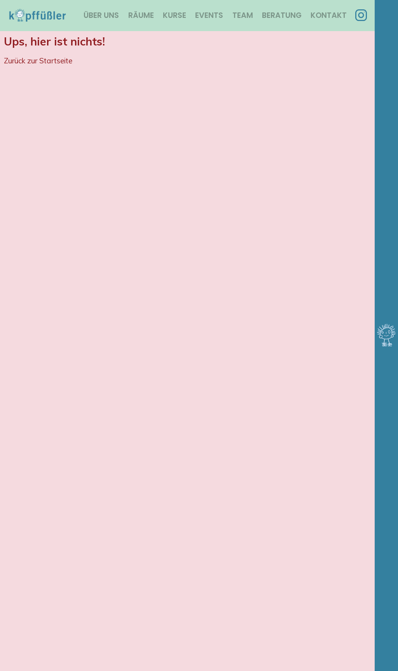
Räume (141, 15)
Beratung (282, 15)
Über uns (101, 15)
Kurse (174, 15)
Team (242, 15)
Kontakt (329, 15)
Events (209, 15)
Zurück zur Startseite (38, 60)
